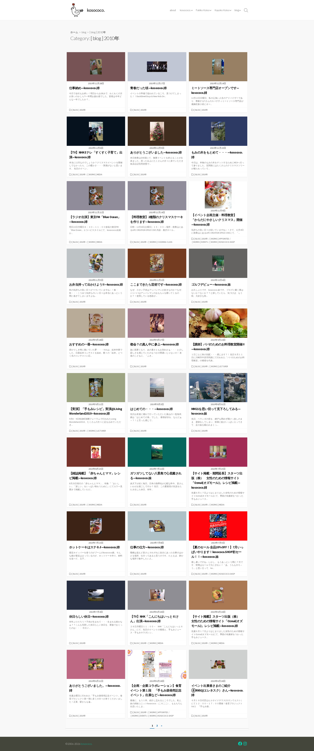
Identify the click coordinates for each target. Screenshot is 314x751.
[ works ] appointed (219, 238)
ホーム (74, 32)
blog (237, 10)
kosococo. (185, 10)
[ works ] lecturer (219, 366)
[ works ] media (95, 174)
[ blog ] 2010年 (79, 110)
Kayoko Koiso (222, 10)
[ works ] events (200, 242)
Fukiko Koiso (202, 10)
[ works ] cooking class (160, 242)
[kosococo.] (77, 10)
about (173, 10)
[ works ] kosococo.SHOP (222, 242)
